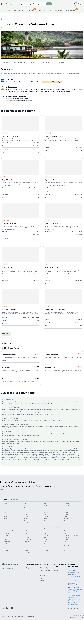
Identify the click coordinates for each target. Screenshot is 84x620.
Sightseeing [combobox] (40, 4)
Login (80, 4)
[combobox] (29, 4)
